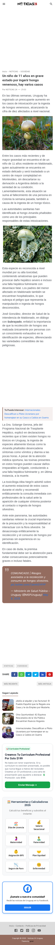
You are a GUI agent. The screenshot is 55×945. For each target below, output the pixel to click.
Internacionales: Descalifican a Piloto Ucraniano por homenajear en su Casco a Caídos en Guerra (26, 414)
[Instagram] (33, 930)
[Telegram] (28, 674)
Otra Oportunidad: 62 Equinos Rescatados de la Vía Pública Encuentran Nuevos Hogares (31, 717)
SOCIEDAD (23, 666)
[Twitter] (21, 674)
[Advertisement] (27, 37)
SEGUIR (27, 907)
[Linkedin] (42, 674)
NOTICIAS (9, 666)
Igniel (31, 941)
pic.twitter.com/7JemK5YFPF (28, 584)
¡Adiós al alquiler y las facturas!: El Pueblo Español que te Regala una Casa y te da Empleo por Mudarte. (33, 704)
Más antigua (44, 684)
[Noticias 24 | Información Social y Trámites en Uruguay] (27, 3)
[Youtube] (39, 930)
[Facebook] (14, 674)
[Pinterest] (49, 674)
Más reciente (10, 684)
